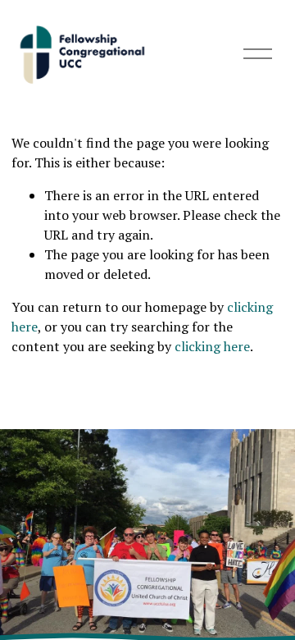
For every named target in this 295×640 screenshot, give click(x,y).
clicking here (212, 346)
